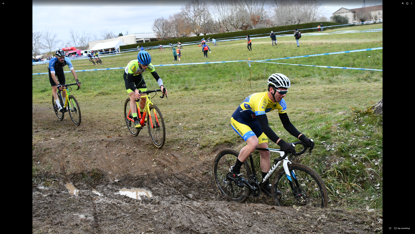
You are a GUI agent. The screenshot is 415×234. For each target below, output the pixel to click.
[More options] (411, 3)
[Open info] (407, 3)
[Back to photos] (3, 3)
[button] (6, 117)
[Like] (390, 228)
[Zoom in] (403, 3)
